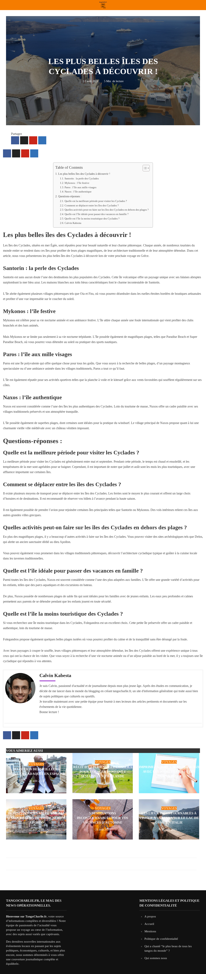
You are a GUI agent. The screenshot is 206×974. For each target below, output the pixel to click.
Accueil (149, 923)
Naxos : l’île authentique (78, 191)
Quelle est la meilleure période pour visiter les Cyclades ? (96, 201)
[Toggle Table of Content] (144, 168)
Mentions (150, 931)
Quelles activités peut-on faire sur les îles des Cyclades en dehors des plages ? (107, 209)
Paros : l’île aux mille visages (80, 187)
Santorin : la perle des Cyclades (82, 178)
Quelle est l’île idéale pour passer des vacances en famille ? (97, 214)
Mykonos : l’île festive (77, 182)
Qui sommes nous (155, 958)
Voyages (36, 764)
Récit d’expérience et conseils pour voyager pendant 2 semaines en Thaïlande (102, 771)
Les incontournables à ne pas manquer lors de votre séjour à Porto (36, 818)
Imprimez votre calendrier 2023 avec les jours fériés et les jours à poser (169, 771)
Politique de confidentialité (161, 938)
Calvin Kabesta (73, 222)
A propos (150, 916)
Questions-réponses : (69, 196)
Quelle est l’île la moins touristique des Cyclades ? (92, 218)
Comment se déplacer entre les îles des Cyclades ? (92, 205)
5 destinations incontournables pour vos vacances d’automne (102, 818)
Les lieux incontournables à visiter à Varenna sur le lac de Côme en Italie (169, 818)
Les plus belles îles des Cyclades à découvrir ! (84, 173)
